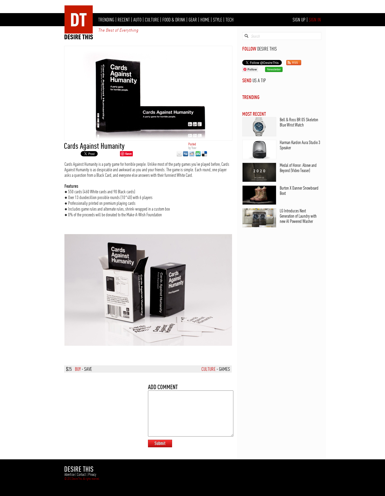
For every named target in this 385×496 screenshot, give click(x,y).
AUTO (137, 19)
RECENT (124, 19)
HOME (205, 19)
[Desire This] (79, 38)
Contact (81, 474)
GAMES (224, 369)
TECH (230, 19)
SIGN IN (315, 19)
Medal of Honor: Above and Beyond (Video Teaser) (298, 167)
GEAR (193, 19)
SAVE (88, 369)
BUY (78, 369)
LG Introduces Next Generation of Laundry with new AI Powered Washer (298, 216)
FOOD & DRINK (173, 19)
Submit (160, 443)
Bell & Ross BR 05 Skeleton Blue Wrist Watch (299, 122)
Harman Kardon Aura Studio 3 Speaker (300, 145)
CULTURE (152, 19)
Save (128, 154)
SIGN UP (299, 19)
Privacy (92, 474)
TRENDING (106, 19)
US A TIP (259, 80)
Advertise (69, 474)
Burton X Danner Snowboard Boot (299, 190)
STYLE (217, 19)
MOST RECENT (254, 114)
